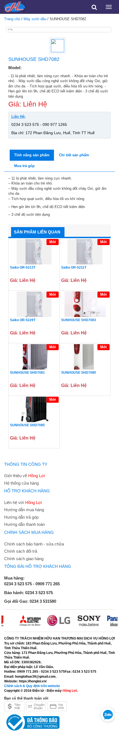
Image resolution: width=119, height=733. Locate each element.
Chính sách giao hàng (23, 558)
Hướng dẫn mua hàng (24, 509)
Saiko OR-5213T (22, 267)
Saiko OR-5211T (73, 267)
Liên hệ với (23, 502)
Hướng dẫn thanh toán (24, 524)
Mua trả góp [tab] (24, 166)
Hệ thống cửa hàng (21, 483)
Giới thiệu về (24, 475)
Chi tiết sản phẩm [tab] (74, 155)
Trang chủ (12, 19)
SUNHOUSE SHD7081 (27, 373)
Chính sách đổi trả (20, 551)
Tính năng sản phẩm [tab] (32, 155)
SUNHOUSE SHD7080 (78, 373)
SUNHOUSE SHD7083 (78, 320)
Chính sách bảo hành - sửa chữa (34, 544)
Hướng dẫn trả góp (21, 517)
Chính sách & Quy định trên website (32, 686)
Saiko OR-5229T (22, 320)
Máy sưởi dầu (35, 19)
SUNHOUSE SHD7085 (27, 425)
